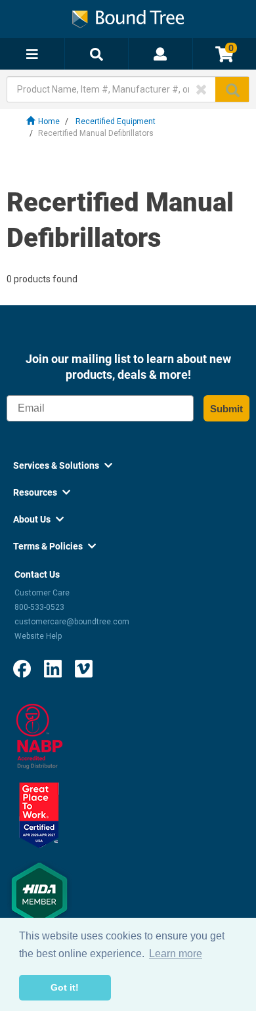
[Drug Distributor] (39, 736)
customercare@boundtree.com (71, 621)
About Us (38, 519)
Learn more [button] (175, 953)
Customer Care (42, 592)
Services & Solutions (62, 465)
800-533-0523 (39, 607)
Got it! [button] (65, 987)
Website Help (38, 636)
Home (49, 121)
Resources (41, 492)
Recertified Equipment (115, 121)
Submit (226, 408)
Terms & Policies (54, 546)
